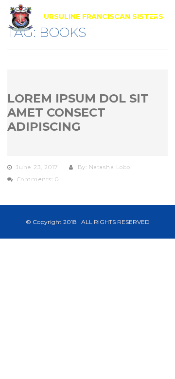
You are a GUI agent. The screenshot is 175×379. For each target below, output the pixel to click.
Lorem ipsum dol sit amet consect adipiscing (78, 112)
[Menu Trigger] (153, 20)
